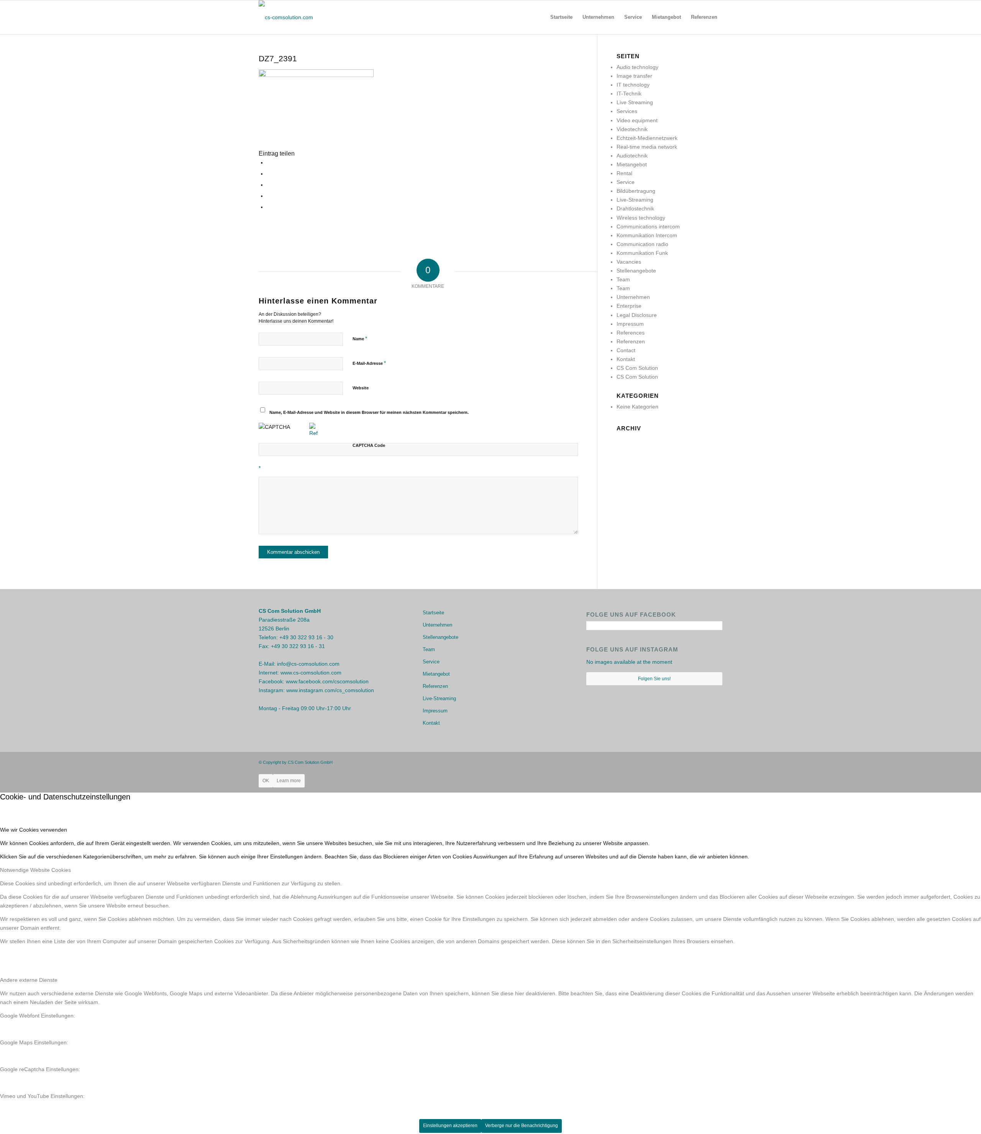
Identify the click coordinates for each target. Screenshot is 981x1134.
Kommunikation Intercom (647, 235)
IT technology (633, 85)
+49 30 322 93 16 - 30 (306, 637)
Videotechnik (632, 129)
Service (626, 182)
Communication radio (642, 244)
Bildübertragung (636, 191)
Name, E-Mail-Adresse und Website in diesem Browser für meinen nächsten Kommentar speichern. (369, 412)
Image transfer (634, 76)
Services (627, 111)
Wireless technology (641, 218)
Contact (626, 350)
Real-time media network (647, 147)
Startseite (433, 612)
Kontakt (626, 359)
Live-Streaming (635, 200)
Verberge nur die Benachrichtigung (521, 1125)
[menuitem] (561, 17)
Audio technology (637, 67)
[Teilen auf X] (269, 174)
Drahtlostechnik (635, 208)
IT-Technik (629, 93)
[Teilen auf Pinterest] (269, 196)
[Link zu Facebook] (693, 762)
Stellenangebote (636, 270)
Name (360, 338)
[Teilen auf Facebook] (269, 162)
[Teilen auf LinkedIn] (269, 207)
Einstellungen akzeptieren (450, 1125)
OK (265, 780)
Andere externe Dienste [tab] (28, 980)
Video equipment (637, 120)
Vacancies (629, 262)
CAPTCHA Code (369, 445)
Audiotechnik (632, 156)
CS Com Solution (637, 368)
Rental (624, 173)
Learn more (289, 780)
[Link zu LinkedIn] (716, 762)
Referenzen (631, 341)
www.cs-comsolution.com (311, 673)
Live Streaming (635, 102)
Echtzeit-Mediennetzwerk (647, 138)
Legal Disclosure (637, 315)
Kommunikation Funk (642, 253)
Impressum (630, 324)
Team (623, 279)
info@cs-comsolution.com (308, 664)
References (631, 333)
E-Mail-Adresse (369, 363)
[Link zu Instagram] (705, 762)
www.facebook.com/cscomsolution (327, 681)
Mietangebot (632, 164)
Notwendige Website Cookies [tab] (35, 870)
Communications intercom (648, 226)
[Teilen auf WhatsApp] (269, 185)
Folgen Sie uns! (654, 678)
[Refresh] (313, 433)
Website (361, 388)
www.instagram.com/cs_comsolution (330, 690)
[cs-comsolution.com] (286, 17)
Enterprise (629, 306)
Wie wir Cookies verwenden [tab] (33, 830)
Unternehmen (633, 297)
